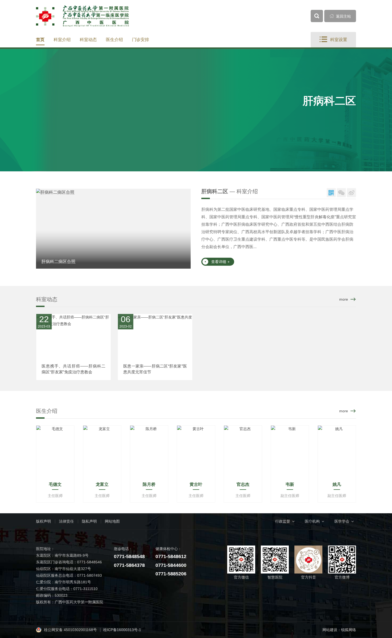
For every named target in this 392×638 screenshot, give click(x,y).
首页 (40, 39)
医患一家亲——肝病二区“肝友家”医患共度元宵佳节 (155, 369)
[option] (113, 229)
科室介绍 (62, 39)
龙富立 (102, 484)
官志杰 (243, 484)
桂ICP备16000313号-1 (122, 630)
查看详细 (220, 262)
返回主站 (340, 16)
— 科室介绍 (229, 191)
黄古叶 (196, 484)
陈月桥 (149, 484)
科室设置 (333, 39)
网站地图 (112, 521)
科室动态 (88, 39)
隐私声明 (89, 521)
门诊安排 (140, 39)
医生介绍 (114, 39)
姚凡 (337, 484)
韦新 (290, 484)
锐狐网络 (348, 630)
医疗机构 (312, 521)
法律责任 (66, 521)
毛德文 (55, 484)
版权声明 (43, 521)
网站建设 (329, 630)
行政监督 (282, 521)
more (343, 299)
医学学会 (341, 521)
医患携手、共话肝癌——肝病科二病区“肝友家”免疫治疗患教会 (73, 369)
